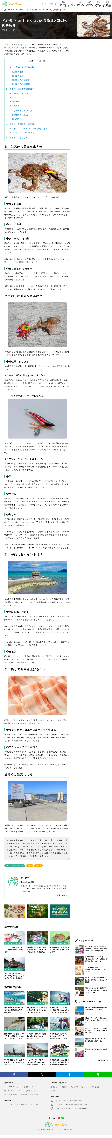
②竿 (14, 97)
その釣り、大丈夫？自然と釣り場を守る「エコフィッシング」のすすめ (37, 1036)
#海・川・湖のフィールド (15, 866)
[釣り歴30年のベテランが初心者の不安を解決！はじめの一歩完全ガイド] (37, 992)
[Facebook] (14, 1074)
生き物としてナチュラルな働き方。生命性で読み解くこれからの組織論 (96, 980)
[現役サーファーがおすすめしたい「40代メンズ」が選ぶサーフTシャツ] (79, 1017)
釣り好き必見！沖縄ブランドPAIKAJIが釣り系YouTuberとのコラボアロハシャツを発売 (59, 1036)
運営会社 (54, 1087)
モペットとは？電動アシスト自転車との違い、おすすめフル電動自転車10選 (96, 1030)
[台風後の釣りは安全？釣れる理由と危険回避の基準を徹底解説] (14, 992)
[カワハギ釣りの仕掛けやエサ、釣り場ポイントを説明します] (60, 932)
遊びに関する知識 (10, 1094)
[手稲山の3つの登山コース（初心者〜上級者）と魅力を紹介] (79, 1038)
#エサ (30, 866)
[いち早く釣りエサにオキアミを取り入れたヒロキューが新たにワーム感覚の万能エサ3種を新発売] (37, 932)
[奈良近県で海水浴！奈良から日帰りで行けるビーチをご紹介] (79, 1006)
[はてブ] (70, 1074)
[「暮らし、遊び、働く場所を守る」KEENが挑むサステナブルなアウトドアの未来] (79, 987)
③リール (16, 101)
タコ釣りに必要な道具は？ (21, 89)
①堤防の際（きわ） (20, 115)
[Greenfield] (12, 3)
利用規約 (64, 1087)
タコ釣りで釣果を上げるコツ (22, 124)
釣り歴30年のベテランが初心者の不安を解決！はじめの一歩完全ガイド (37, 1010)
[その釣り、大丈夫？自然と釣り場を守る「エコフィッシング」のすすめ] (37, 1019)
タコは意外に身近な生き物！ (22, 67)
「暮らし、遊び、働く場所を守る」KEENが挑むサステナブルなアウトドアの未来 (96, 990)
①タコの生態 (17, 72)
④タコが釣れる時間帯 (21, 84)
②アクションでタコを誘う (23, 132)
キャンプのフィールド (12, 1087)
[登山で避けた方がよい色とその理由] (79, 1048)
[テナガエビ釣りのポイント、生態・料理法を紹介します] (14, 932)
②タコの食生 (17, 76)
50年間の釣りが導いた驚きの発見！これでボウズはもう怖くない (14, 1062)
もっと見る (101, 1060)
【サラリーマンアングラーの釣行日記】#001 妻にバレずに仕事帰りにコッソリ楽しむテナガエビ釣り (37, 1062)
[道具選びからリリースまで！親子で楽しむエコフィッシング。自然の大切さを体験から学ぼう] (60, 992)
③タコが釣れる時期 (20, 80)
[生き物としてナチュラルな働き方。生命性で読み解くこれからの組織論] (79, 977)
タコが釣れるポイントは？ (21, 110)
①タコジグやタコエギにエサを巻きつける (29, 129)
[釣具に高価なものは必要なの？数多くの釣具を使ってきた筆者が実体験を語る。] (60, 1045)
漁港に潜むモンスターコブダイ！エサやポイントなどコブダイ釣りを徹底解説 (14, 976)
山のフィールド (29, 1087)
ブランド (38, 1104)
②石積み (16, 119)
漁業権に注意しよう (18, 137)
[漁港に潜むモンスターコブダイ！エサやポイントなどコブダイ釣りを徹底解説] (14, 958)
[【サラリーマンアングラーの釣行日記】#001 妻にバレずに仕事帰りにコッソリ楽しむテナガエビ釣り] (37, 1045)
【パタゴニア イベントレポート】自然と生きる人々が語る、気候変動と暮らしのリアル (96, 959)
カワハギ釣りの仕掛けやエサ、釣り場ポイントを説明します (59, 949)
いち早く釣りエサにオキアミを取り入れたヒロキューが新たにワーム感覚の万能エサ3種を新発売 (37, 949)
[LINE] (98, 1074)
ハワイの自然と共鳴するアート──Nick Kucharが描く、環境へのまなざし (96, 969)
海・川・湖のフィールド (13, 943)
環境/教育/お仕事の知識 (59, 1003)
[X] (42, 1074)
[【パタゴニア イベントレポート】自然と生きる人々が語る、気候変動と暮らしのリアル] (79, 956)
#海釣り (38, 866)
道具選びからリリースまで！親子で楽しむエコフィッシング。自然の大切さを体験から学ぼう (59, 1010)
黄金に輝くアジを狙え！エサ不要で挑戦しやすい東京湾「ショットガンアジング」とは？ (14, 1036)
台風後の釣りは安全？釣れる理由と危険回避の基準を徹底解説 (14, 1010)
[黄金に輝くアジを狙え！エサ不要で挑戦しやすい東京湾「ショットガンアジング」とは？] (14, 1019)
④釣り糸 (16, 106)
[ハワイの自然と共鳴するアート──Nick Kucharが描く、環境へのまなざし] (79, 966)
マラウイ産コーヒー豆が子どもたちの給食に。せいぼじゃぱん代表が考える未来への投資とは (96, 949)
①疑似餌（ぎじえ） (20, 93)
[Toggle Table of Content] (40, 61)
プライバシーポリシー (78, 1087)
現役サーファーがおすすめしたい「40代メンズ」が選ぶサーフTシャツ (96, 1020)
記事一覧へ (61, 895)
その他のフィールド (32, 1091)
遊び (12, 1104)
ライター (54, 1091)
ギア (6, 1104)
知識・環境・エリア (24, 1104)
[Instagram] (58, 1116)
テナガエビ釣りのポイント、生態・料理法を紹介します (14, 949)
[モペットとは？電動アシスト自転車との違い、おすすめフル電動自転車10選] (79, 1027)
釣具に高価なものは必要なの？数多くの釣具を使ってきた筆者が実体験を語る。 (59, 1062)
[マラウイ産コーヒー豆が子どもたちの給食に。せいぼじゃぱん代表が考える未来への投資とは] (79, 945)
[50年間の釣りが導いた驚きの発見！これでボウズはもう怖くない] (14, 1045)
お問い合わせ (95, 1087)
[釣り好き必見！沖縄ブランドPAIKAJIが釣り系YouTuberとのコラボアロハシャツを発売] (60, 1019)
